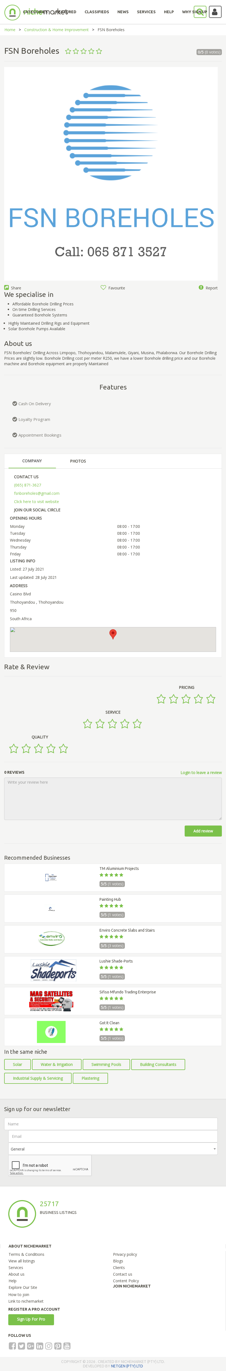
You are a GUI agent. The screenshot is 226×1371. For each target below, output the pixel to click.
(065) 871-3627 (27, 485)
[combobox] (113, 1148)
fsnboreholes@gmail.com (37, 493)
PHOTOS (78, 461)
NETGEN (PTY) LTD (127, 1366)
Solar (17, 1064)
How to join (18, 1294)
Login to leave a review (201, 772)
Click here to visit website (36, 501)
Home (9, 29)
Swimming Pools (106, 1064)
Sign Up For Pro (31, 1319)
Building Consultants (158, 1064)
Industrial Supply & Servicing (38, 1078)
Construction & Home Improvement (56, 29)
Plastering (90, 1078)
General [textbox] (18, 1149)
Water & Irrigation (57, 1064)
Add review (203, 831)
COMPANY (32, 460)
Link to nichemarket (26, 1301)
